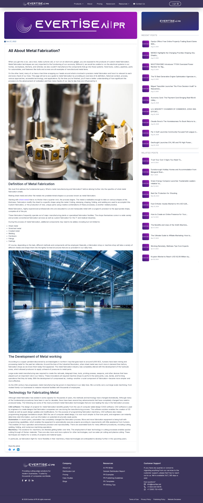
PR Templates (108, 481)
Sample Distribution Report (114, 471)
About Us (66, 468)
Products (77, 4)
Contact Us (140, 4)
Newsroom (110, 4)
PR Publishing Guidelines (113, 478)
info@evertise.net (154, 484)
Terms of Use (134, 499)
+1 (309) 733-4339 (154, 489)
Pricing (99, 4)
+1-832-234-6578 (154, 487)
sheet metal (24, 200)
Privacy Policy (146, 499)
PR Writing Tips (109, 485)
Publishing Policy (159, 499)
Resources (123, 4)
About (89, 4)
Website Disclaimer (174, 499)
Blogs (65, 481)
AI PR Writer (108, 468)
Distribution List (69, 471)
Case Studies (68, 478)
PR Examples (108, 475)
